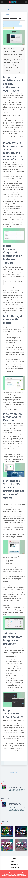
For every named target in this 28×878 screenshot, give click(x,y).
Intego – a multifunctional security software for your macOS (12, 52)
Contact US (14, 865)
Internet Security (9, 26)
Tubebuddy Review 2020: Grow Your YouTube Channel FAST (14, 771)
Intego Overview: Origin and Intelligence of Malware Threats (14, 60)
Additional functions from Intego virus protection (13, 69)
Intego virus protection (11, 24)
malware (18, 26)
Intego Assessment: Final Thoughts (13, 72)
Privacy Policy (14, 868)
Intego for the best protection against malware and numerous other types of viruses (13, 56)
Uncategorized (8, 27)
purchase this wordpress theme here (17, 875)
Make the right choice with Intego (12, 62)
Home (14, 859)
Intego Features (14, 22)
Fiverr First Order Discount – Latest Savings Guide (17, 786)
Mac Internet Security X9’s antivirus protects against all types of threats (13, 66)
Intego (6, 22)
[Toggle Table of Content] (21, 49)
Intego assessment (12, 18)
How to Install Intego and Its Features (13, 64)
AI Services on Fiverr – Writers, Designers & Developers (15, 804)
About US (14, 862)
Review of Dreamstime (14, 10)
